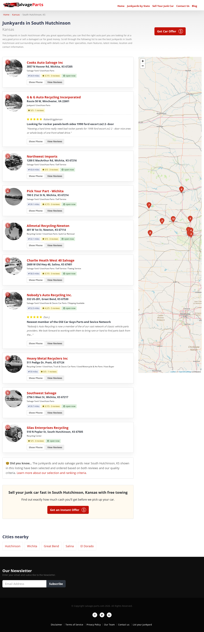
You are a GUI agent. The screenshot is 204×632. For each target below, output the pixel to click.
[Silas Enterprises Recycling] (13, 433)
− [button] (143, 66)
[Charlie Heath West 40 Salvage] (13, 266)
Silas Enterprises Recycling (47, 428)
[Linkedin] (109, 615)
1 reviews (39, 110)
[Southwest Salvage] (13, 398)
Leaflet (173, 371)
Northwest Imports (42, 156)
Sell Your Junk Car (163, 6)
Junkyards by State (138, 6)
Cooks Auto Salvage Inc (45, 62)
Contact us (123, 624)
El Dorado (87, 546)
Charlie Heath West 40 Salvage (50, 260)
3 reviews (55, 75)
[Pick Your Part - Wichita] (13, 196)
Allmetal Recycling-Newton (48, 226)
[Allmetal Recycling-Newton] (13, 231)
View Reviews (54, 82)
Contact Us (182, 6)
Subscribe (56, 584)
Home (120, 6)
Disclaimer (56, 624)
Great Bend (51, 546)
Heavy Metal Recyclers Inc (47, 358)
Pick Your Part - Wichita (45, 191)
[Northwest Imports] (13, 162)
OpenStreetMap (185, 371)
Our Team (109, 624)
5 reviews (55, 308)
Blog (194, 6)
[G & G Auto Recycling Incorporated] (13, 102)
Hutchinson (12, 546)
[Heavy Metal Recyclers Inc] (13, 364)
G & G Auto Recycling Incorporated (54, 97)
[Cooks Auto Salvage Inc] (13, 68)
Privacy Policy (94, 624)
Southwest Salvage (41, 393)
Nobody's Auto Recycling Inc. (49, 295)
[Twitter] (102, 615)
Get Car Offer (167, 31)
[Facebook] (94, 615)
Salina (70, 546)
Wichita (32, 546)
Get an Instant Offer (66, 510)
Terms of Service (74, 624)
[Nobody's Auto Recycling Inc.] (13, 300)
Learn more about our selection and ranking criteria (51, 473)
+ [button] (143, 61)
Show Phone (36, 82)
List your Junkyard (142, 624)
